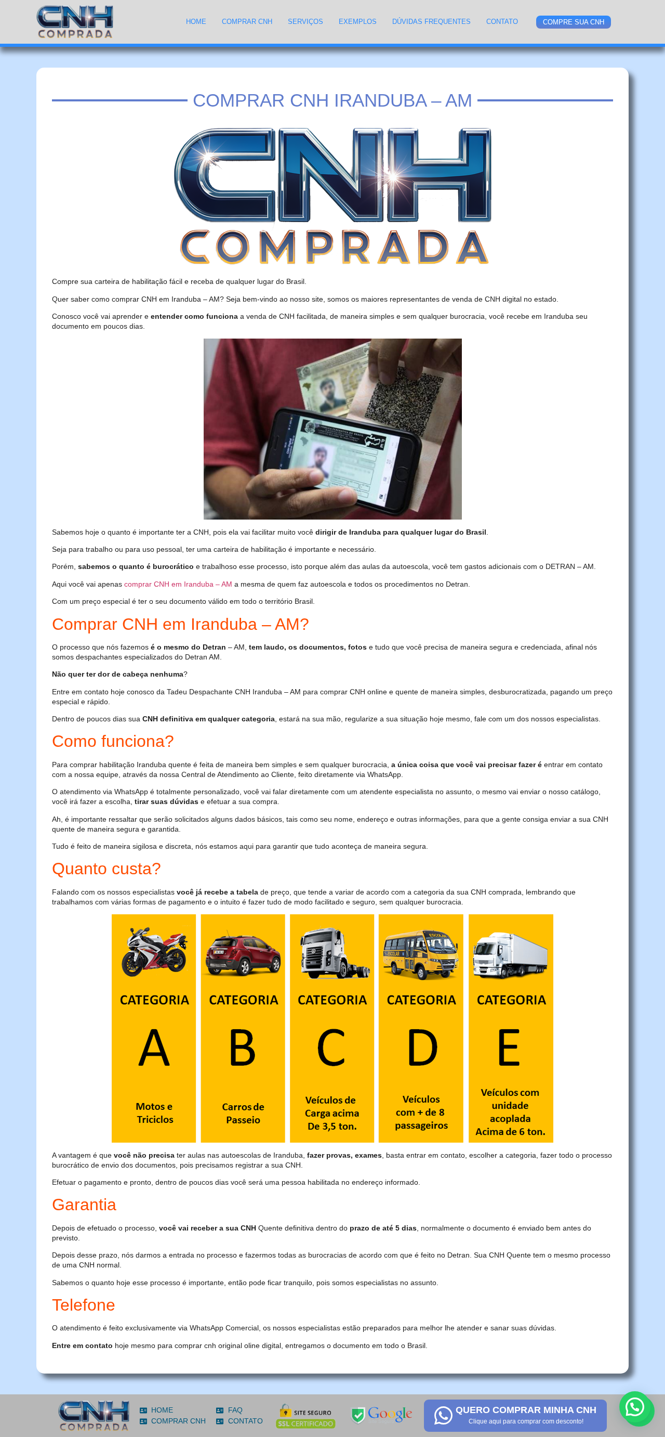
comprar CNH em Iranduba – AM (178, 584)
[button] (634, 1406)
